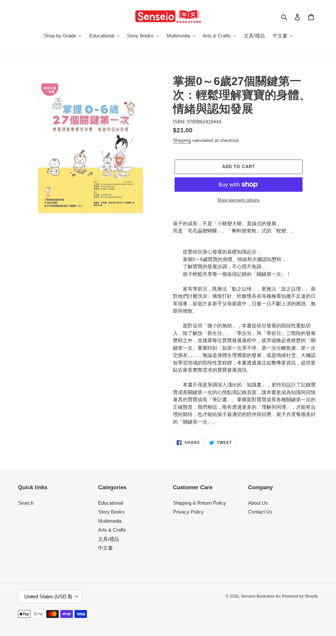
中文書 (105, 548)
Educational (110, 503)
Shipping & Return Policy (199, 503)
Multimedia (109, 521)
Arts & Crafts (112, 530)
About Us (258, 503)
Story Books (111, 512)
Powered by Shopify (300, 596)
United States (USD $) (48, 596)
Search (25, 503)
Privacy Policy (188, 512)
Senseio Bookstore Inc (261, 596)
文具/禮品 (108, 539)
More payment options (239, 200)
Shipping (182, 140)
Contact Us (260, 512)
